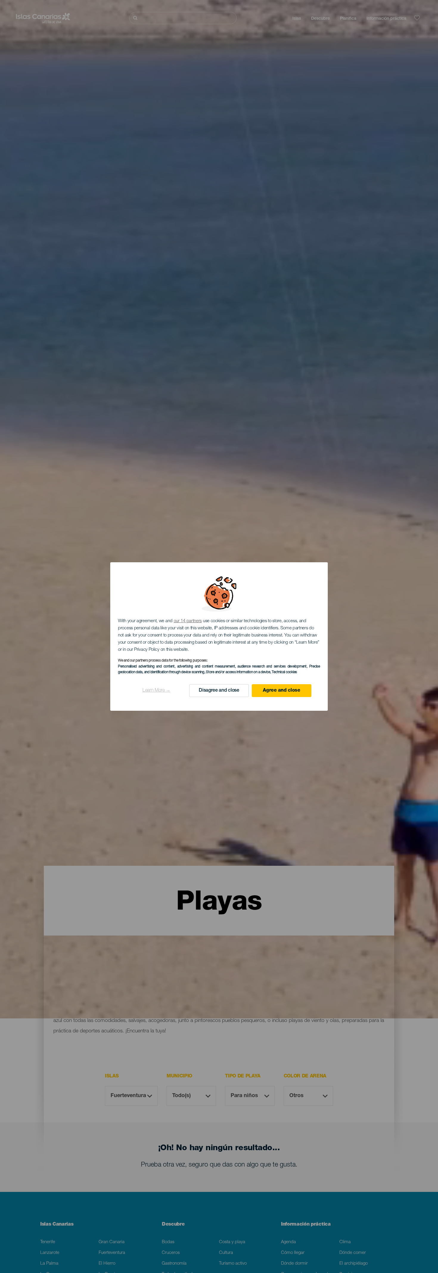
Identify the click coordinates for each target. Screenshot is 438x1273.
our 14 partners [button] (188, 621)
